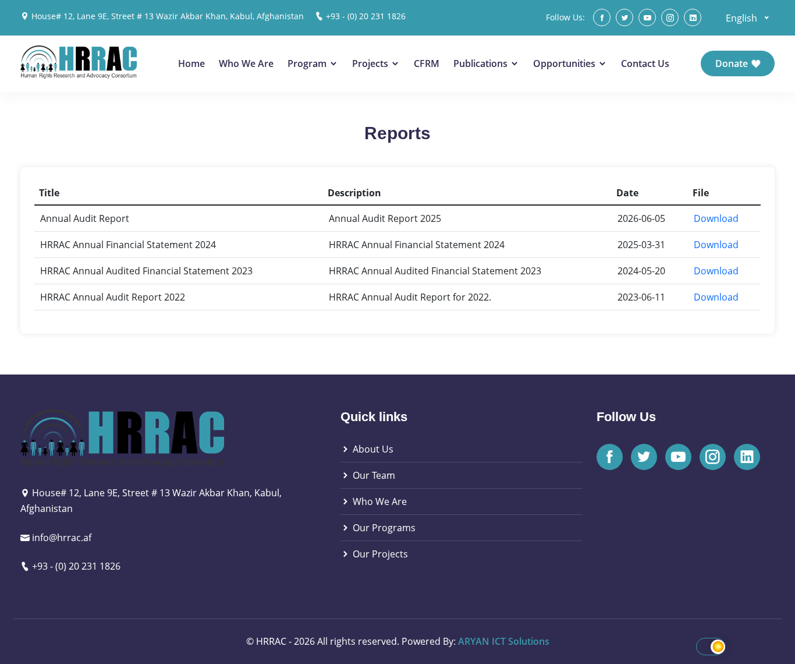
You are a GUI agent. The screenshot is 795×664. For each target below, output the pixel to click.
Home (191, 63)
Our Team (372, 475)
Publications (481, 63)
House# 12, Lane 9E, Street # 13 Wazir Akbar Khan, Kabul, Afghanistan (167, 16)
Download (716, 218)
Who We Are (246, 63)
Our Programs (383, 527)
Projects (371, 63)
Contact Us (645, 63)
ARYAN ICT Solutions (503, 641)
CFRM (426, 63)
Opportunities (565, 63)
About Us (371, 449)
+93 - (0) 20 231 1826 (366, 16)
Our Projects (379, 554)
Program (308, 63)
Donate (732, 63)
